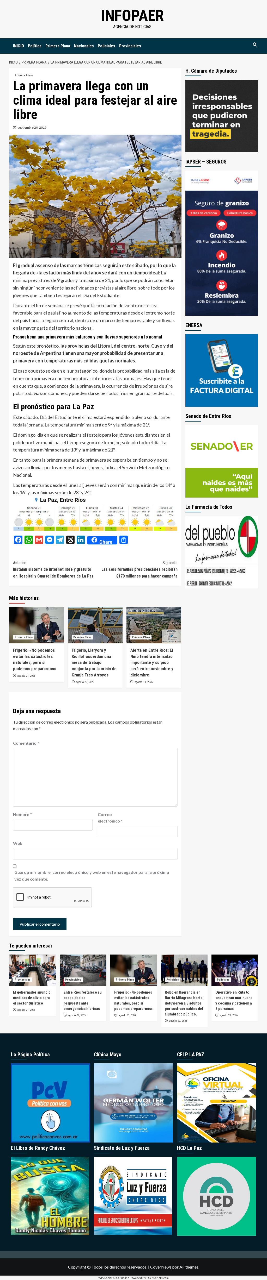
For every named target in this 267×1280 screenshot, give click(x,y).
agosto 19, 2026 (144, 682)
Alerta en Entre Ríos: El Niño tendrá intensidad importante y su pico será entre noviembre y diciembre (151, 662)
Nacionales (84, 45)
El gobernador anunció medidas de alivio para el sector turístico (32, 998)
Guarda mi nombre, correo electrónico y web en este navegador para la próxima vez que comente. (91, 875)
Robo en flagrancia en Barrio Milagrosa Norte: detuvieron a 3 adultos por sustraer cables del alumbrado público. (184, 1003)
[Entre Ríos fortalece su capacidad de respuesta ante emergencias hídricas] (83, 970)
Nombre (22, 814)
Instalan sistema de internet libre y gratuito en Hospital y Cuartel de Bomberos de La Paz (53, 569)
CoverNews (161, 1266)
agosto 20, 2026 (85, 682)
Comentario (26, 743)
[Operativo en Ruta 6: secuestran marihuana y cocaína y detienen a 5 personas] (234, 970)
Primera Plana (57, 45)
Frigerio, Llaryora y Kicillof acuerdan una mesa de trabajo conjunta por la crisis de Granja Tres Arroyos (94, 662)
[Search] (255, 44)
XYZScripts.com (158, 1277)
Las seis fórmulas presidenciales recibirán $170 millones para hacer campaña (139, 569)
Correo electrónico (110, 818)
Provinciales (130, 45)
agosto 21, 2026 (26, 675)
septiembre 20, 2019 (31, 127)
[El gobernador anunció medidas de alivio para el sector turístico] (32, 970)
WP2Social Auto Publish (113, 1277)
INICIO (18, 45)
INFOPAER (132, 15)
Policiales (106, 45)
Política (34, 45)
